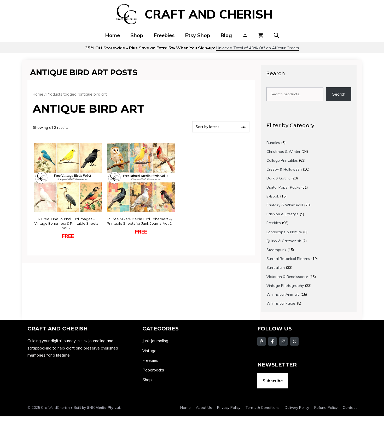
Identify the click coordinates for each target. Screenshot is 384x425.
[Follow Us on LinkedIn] (294, 341)
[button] (276, 35)
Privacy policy (228, 407)
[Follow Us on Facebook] (261, 341)
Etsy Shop (197, 35)
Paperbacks (153, 370)
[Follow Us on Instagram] (283, 341)
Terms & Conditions (263, 407)
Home (112, 35)
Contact (350, 407)
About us (204, 407)
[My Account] (245, 35)
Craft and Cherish (208, 14)
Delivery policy (297, 407)
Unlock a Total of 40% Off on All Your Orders (257, 47)
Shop (136, 35)
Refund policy (326, 407)
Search (338, 94)
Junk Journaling (155, 340)
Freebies (164, 35)
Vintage (149, 350)
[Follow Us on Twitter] (272, 341)
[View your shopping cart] (261, 35)
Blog (226, 35)
